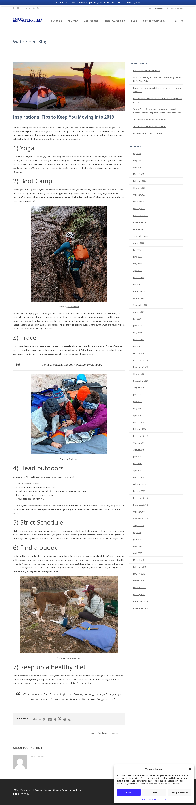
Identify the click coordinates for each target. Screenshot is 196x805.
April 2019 (137, 470)
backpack (29, 321)
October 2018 (139, 511)
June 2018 (137, 539)
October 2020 (139, 374)
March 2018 (138, 560)
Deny (154, 792)
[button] (189, 768)
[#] (26, 8)
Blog (134, 21)
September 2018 (140, 518)
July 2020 (137, 394)
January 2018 (139, 573)
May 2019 (137, 463)
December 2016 (140, 601)
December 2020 (140, 360)
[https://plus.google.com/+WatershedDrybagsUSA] (22, 8)
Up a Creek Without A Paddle (146, 70)
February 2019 (139, 484)
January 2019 (139, 491)
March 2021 (138, 339)
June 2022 (137, 256)
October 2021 (139, 298)
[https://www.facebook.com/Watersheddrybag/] (14, 8)
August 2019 (138, 449)
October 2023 (139, 194)
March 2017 (138, 580)
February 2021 (139, 346)
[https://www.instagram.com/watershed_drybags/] (18, 8)
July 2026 (137, 153)
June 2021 (137, 325)
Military (73, 21)
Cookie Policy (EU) (154, 21)
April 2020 (137, 415)
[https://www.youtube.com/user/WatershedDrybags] (38, 8)
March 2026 (138, 174)
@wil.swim (73, 459)
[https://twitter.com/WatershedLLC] (34, 8)
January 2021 (139, 353)
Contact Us (158, 8)
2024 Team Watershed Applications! (149, 126)
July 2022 (137, 250)
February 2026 (139, 181)
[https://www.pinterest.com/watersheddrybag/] (30, 8)
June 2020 (137, 401)
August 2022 (138, 243)
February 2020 (139, 429)
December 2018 (140, 498)
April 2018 (137, 553)
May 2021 (137, 332)
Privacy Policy (160, 799)
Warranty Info (26, 789)
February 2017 (139, 587)
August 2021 (138, 312)
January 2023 (139, 208)
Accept (128, 792)
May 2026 (137, 160)
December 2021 (140, 291)
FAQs (15, 789)
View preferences (179, 792)
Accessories (91, 21)
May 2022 (137, 263)
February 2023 (139, 201)
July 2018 (137, 532)
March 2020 (138, 422)
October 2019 (139, 442)
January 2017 (139, 594)
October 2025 (139, 188)
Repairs (47, 789)
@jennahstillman (73, 657)
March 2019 (138, 477)
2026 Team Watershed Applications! (149, 119)
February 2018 (139, 567)
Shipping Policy (60, 789)
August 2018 (138, 525)
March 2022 (138, 277)
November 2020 (140, 367)
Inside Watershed (114, 21)
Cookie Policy (147, 799)
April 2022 (137, 270)
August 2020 (138, 387)
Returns (38, 789)
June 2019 (137, 456)
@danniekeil (73, 306)
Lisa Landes (37, 756)
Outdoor (56, 21)
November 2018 (140, 504)
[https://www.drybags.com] (27, 19)
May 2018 (137, 546)
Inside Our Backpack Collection (147, 133)
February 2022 (139, 284)
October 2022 (139, 229)
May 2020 (137, 408)
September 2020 (140, 380)
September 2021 (140, 305)
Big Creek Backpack (50, 324)
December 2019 (140, 436)
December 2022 (140, 215)
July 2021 (137, 318)
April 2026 (137, 167)
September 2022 (140, 236)
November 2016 (140, 608)
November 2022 (140, 222)
